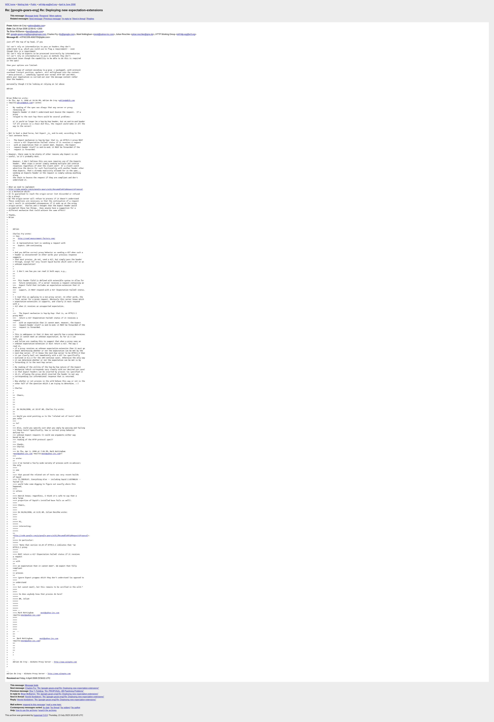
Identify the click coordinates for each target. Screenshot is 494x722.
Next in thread (79, 19)
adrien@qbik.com (36, 26)
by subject (65, 707)
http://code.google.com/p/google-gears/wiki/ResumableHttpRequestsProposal (46, 189)
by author (76, 707)
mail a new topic (54, 704)
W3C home (10, 4)
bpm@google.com (34, 31)
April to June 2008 (67, 4)
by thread (55, 707)
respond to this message (34, 704)
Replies (90, 19)
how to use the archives (26, 710)
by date (46, 707)
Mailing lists (23, 4)
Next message (35, 19)
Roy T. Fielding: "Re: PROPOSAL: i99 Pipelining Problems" (56, 691)
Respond (44, 16)
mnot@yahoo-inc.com (104, 34)
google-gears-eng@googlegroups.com (28, 34)
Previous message (52, 19)
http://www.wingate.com (65, 662)
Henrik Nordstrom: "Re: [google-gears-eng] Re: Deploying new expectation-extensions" (64, 697)
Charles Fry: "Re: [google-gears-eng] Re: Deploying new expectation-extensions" (62, 688)
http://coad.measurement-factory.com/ (36, 238)
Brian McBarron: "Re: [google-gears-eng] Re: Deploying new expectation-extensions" (59, 694)
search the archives (47, 710)
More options (55, 16)
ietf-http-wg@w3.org (48, 4)
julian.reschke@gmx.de (142, 34)
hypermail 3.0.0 (41, 715)
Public (33, 4)
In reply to (66, 19)
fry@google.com (66, 34)
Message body (31, 16)
